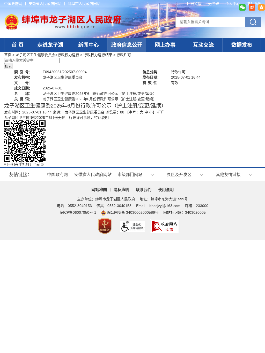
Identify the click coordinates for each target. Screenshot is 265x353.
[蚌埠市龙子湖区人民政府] (62, 17)
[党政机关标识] (105, 226)
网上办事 (165, 45)
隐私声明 (121, 189)
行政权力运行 (68, 55)
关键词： (23, 99)
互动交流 (203, 45)
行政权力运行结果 (97, 55)
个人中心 (232, 4)
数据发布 (241, 45)
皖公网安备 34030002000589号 (133, 212)
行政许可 (123, 55)
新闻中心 (88, 45)
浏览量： (115, 112)
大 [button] (141, 112)
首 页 (18, 45)
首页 (7, 55)
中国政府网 (13, 4)
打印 (161, 112)
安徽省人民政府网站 (45, 4)
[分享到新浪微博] (252, 7)
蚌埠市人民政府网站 (84, 4)
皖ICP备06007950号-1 (78, 212)
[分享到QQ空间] (261, 7)
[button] (196, 3)
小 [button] (151, 112)
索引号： (23, 72)
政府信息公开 (126, 45)
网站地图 (99, 189)
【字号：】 (140, 112)
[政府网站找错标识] (164, 226)
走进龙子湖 (50, 45)
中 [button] (146, 112)
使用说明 (166, 189)
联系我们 (143, 189)
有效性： (152, 83)
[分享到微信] (242, 7)
